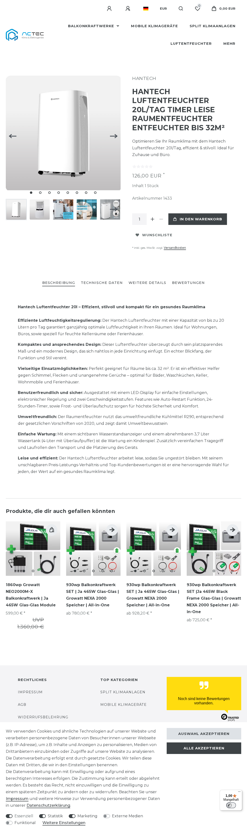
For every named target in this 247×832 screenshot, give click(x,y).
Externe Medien (127, 816)
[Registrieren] (128, 8)
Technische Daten (102, 283)
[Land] (145, 8)
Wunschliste (157, 235)
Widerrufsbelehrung (43, 717)
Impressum (30, 692)
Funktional (25, 822)
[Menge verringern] (161, 219)
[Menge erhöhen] (152, 219)
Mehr (229, 43)
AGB (22, 704)
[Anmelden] (110, 8)
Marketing (87, 816)
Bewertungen (188, 283)
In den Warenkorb (201, 219)
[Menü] (239, 793)
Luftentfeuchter (191, 43)
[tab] (58, 283)
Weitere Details (147, 283)
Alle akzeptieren (204, 748)
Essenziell (23, 816)
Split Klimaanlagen (212, 26)
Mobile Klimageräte (154, 26)
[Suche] (181, 8)
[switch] (231, 805)
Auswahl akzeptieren (203, 734)
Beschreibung (58, 283)
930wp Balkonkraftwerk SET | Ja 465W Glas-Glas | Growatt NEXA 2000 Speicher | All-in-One (92, 595)
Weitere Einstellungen (63, 822)
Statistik (55, 816)
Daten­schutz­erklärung (48, 805)
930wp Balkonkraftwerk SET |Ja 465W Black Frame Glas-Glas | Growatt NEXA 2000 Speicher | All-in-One (214, 598)
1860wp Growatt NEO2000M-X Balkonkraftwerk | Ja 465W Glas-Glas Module (31, 595)
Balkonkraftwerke (91, 26)
